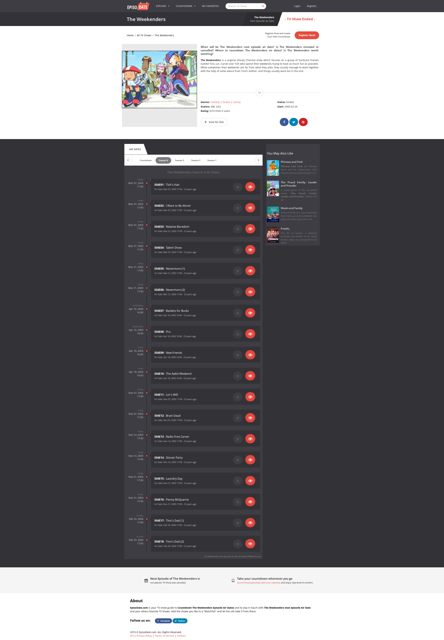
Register (312, 6)
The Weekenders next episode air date (221, 556)
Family (237, 102)
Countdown (146, 160)
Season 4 (163, 160)
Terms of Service (164, 635)
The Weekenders (164, 35)
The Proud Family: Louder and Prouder (299, 184)
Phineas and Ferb (292, 162)
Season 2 (195, 160)
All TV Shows (144, 35)
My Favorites (210, 6)
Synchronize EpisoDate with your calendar (258, 582)
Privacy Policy (144, 635)
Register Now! (307, 35)
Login (297, 6)
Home (130, 35)
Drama (226, 102)
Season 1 (211, 160)
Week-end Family (291, 208)
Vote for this (216, 122)
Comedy (215, 102)
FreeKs (285, 228)
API (132, 635)
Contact (181, 635)
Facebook (165, 621)
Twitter (181, 621)
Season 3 (179, 160)
